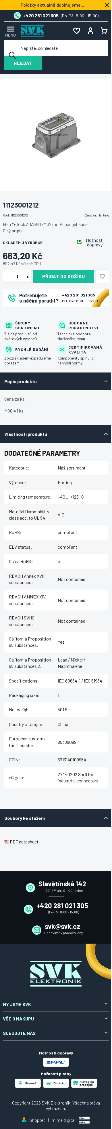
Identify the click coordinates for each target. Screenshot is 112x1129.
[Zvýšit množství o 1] (27, 276)
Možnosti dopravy (95, 242)
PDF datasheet (24, 841)
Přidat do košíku (63, 276)
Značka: (97, 215)
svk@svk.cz (62, 926)
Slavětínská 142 (62, 883)
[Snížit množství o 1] (6, 276)
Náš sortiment (72, 467)
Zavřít (35, 315)
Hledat (23, 63)
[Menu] (9, 31)
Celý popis (13, 230)
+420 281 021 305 (78, 294)
